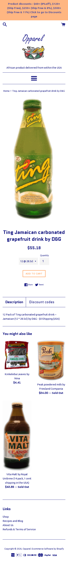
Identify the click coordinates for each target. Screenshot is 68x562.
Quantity (44, 255)
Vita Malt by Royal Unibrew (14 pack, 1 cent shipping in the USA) (17, 478)
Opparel (27, 549)
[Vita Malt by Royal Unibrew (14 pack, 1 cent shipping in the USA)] (17, 435)
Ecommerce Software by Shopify (48, 549)
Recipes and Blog (13, 520)
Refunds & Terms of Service (19, 529)
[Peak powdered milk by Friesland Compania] (51, 360)
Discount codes (41, 302)
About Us (8, 525)
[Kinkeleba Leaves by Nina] (17, 355)
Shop (6, 516)
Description (14, 302)
